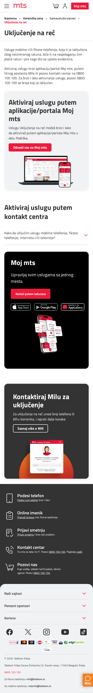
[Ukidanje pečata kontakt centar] (14, 642)
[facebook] (9, 631)
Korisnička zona (33, 18)
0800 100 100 (57, 552)
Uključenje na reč (15, 22)
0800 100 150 (42, 573)
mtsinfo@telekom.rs (39, 686)
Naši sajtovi (13, 593)
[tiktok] (83, 631)
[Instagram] (46, 631)
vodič (79, 552)
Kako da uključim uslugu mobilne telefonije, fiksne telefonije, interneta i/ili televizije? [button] (41, 235)
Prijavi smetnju (25, 534)
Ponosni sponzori (17, 605)
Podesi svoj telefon (27, 500)
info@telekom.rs (35, 679)
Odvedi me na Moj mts (30, 147)
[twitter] (28, 631)
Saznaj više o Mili (30, 428)
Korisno (10, 618)
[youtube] (65, 631)
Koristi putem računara (31, 294)
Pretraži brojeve (25, 517)
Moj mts (80, 6)
